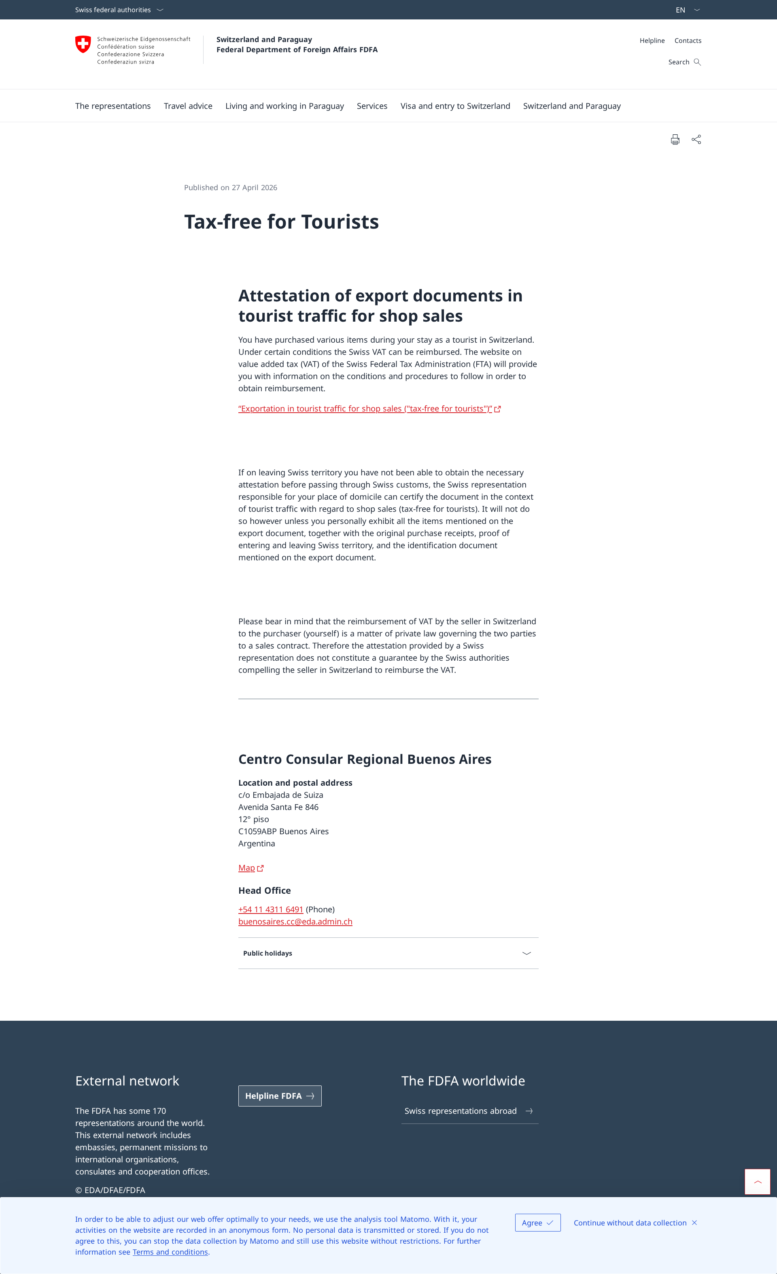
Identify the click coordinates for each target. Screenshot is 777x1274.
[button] (113, 105)
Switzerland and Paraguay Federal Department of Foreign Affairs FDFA (297, 44)
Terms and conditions (170, 1252)
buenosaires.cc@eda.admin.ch (295, 921)
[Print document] (675, 139)
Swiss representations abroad (461, 1110)
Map (246, 867)
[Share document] (696, 139)
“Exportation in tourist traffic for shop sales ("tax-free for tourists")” (365, 408)
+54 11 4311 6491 (271, 909)
